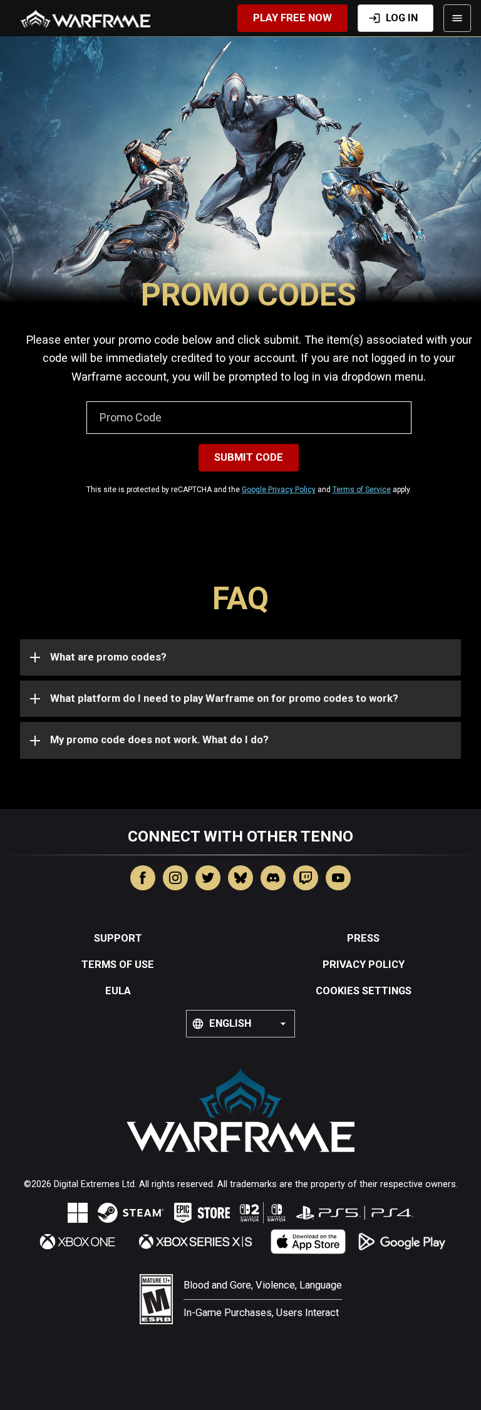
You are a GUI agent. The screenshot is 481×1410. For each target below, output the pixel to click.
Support (118, 938)
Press (363, 938)
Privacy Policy (364, 964)
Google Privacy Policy (279, 489)
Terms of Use (117, 964)
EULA (118, 991)
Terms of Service (362, 489)
